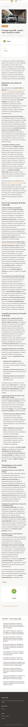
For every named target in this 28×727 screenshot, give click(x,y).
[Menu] (16, 1)
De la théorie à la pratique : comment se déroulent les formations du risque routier (13, 658)
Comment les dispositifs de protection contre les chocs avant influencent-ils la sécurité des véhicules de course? (14, 683)
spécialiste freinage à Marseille (15, 183)
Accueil (3, 6)
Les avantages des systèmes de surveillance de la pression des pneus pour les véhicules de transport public (13, 653)
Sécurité (7, 6)
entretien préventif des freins (10, 243)
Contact (3, 718)
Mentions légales (5, 716)
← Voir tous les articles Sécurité (9, 606)
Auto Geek (4, 697)
